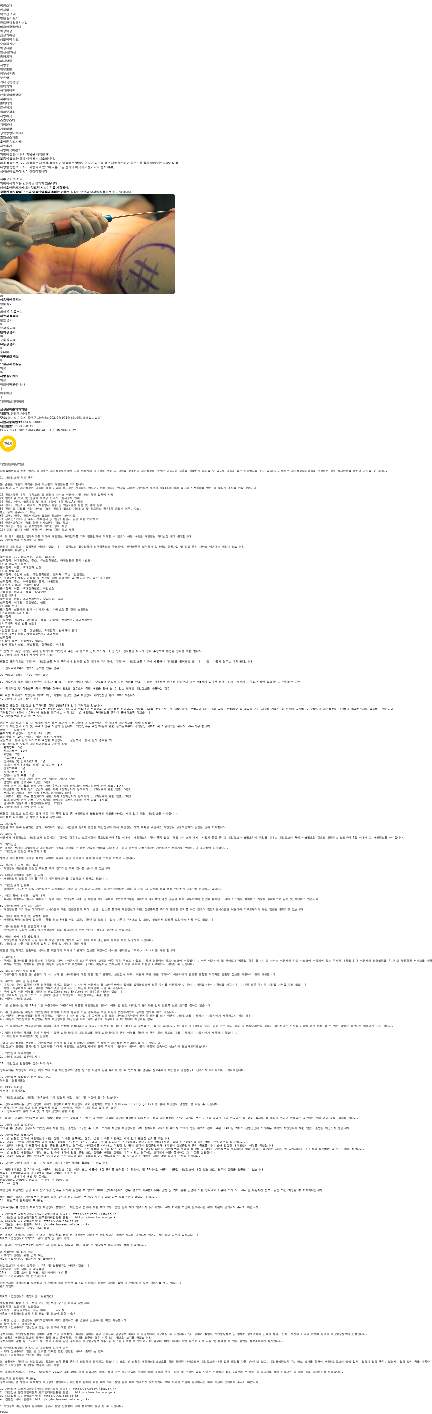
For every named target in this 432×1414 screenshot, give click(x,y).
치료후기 (6, 146)
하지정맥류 (7, 90)
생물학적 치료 (9, 39)
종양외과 (6, 56)
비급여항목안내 (10, 27)
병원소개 (6, 5)
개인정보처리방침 (12, 401)
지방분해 (6, 124)
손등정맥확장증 (10, 95)
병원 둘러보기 (9, 18)
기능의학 (6, 129)
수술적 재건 (8, 44)
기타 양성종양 (9, 82)
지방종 (4, 65)
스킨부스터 (7, 120)
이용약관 (6, 393)
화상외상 (6, 31)
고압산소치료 (9, 137)
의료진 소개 (8, 14)
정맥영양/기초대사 (12, 133)
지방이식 (6, 116)
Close (4, 1412)
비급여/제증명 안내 (13, 384)
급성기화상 (7, 35)
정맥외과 (6, 86)
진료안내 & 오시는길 (14, 22)
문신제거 (6, 107)
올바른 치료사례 (11, 141)
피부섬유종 (7, 73)
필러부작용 (7, 112)
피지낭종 (6, 61)
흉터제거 (6, 103)
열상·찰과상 (8, 52)
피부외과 (6, 99)
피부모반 (6, 69)
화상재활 (6, 48)
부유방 (4, 78)
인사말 (4, 10)
